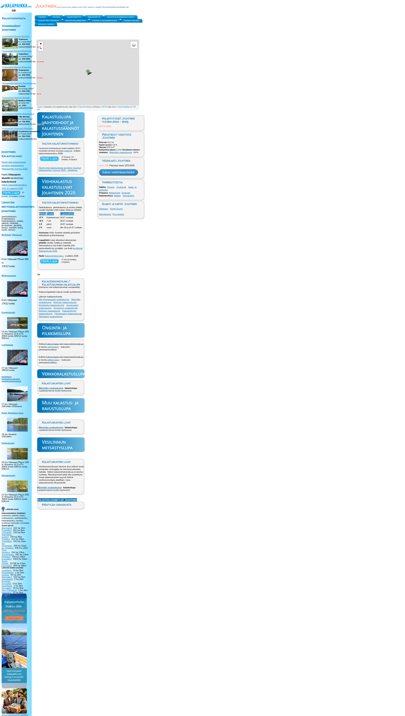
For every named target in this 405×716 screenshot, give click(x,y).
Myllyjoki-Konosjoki (6, 582)
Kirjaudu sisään (46, 24)
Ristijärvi (6, 539)
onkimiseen (53, 347)
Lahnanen (7, 532)
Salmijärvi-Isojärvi (7, 535)
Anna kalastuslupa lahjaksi (15, 714)
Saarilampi (7, 586)
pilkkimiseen (53, 360)
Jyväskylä (121, 187)
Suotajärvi (7, 530)
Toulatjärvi (7, 541)
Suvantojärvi (8, 554)
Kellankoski (114, 193)
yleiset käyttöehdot (48, 21)
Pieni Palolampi (9, 590)
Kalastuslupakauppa (76, 21)
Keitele (117, 195)
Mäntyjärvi (7, 528)
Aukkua (5, 574)
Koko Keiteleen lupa (12, 413)
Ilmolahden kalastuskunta (51, 305)
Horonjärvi (7, 565)
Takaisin (42, 17)
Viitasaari (103, 208)
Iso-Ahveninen (7, 544)
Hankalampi (7, 572)
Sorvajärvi (7, 588)
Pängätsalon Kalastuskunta (68, 313)
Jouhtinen (6, 570)
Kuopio (110, 187)
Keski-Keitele (5, 562)
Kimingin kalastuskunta (64, 302)
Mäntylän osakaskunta (51, 388)
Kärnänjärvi (128, 195)
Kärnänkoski (8, 475)
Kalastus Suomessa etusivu (120, 17)
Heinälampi (7, 579)
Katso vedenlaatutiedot (118, 172)
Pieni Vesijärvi (6, 551)
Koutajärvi (7, 559)
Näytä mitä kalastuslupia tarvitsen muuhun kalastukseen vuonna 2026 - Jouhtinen (60, 169)
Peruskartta (118, 214)
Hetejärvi (6, 556)
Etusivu (56, 17)
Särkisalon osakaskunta (50, 316)
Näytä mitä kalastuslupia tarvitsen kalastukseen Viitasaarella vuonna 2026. (15, 165)
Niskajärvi (6, 592)
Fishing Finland (131, 21)
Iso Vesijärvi (7, 548)
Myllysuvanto (9, 275)
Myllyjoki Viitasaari (12, 235)
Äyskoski (126, 193)
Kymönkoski (8, 312)
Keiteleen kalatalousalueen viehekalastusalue (11, 378)
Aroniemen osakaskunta (65, 308)
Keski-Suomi (116, 208)
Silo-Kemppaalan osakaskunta (54, 299)
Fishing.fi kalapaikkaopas (105, 21)
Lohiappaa (7, 345)
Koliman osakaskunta (49, 311)
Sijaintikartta (105, 214)
